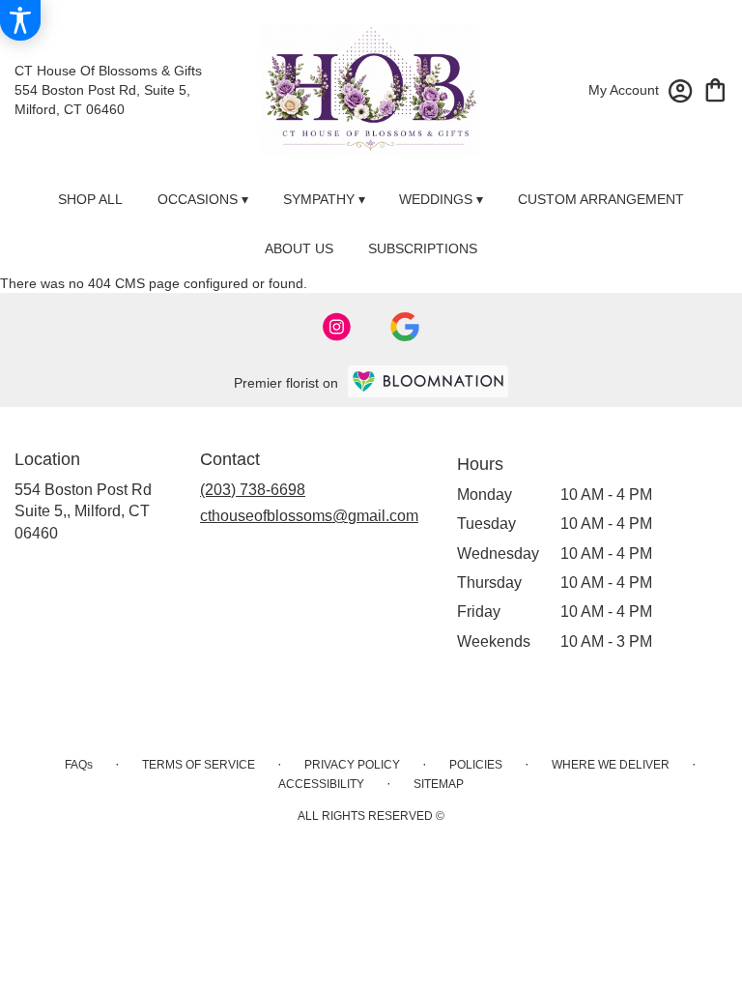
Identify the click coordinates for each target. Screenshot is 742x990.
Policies (475, 765)
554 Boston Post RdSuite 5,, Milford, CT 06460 (83, 511)
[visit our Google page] (405, 326)
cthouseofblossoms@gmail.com (309, 516)
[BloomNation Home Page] (428, 381)
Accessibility (321, 784)
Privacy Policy (352, 765)
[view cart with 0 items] (715, 88)
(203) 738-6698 (252, 489)
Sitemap (439, 784)
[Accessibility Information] (20, 20)
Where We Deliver (611, 765)
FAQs (79, 765)
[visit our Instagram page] (337, 326)
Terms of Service (198, 765)
